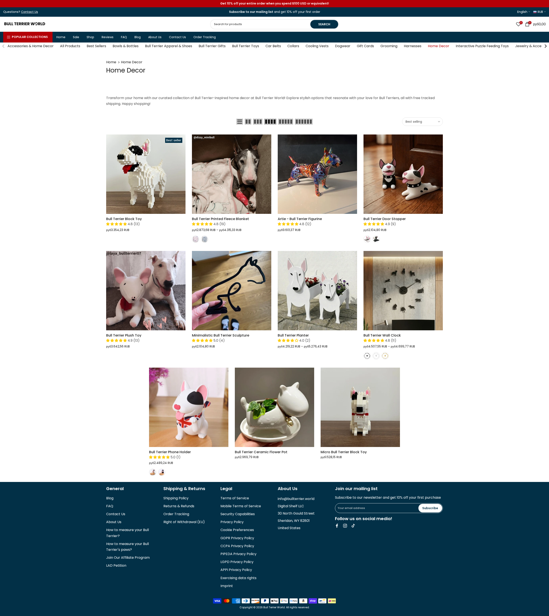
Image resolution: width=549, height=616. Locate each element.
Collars (293, 46)
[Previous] (3, 46)
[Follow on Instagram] (345, 525)
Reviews (107, 37)
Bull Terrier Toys (245, 46)
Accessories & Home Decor (31, 46)
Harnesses (412, 46)
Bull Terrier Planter (293, 335)
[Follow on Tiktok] (353, 525)
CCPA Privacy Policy (237, 546)
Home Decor (438, 46)
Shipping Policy (176, 498)
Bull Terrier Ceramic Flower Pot (261, 452)
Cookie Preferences (237, 529)
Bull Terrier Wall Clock (382, 335)
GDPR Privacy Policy (237, 538)
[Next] (545, 46)
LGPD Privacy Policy (236, 561)
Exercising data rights (238, 577)
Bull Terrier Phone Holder (170, 452)
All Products (70, 46)
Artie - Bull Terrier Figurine (300, 218)
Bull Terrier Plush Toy (123, 335)
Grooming (388, 46)
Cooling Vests (317, 46)
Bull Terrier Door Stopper (384, 218)
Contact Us (177, 37)
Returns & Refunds (178, 506)
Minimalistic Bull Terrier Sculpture (220, 335)
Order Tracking (204, 37)
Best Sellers (96, 46)
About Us (154, 37)
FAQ (124, 37)
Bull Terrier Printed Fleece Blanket (220, 218)
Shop (90, 37)
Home (60, 37)
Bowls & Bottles (126, 46)
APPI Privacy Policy (236, 569)
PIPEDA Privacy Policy (238, 553)
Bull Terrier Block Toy (124, 218)
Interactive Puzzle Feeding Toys (482, 46)
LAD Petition (116, 565)
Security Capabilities (237, 514)
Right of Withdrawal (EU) (184, 521)
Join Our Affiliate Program (128, 557)
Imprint (226, 585)
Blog (137, 37)
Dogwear (342, 46)
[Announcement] (274, 3)
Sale (76, 37)
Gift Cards (365, 46)
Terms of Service (234, 498)
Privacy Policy (232, 521)
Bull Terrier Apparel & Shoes (168, 46)
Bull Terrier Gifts (212, 46)
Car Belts (273, 46)
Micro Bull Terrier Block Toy (344, 452)
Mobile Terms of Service (240, 506)
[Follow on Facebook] (337, 525)
